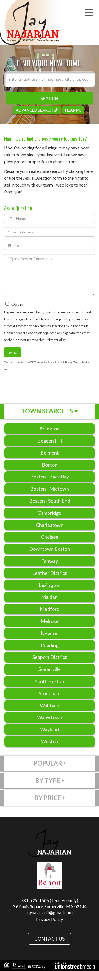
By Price (47, 798)
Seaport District (49, 657)
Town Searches (47, 411)
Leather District (49, 573)
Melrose (49, 621)
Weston (49, 741)
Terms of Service (81, 362)
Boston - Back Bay (49, 477)
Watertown (49, 717)
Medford (49, 609)
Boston (49, 465)
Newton (50, 633)
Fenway (49, 561)
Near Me (73, 109)
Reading (50, 645)
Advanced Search (34, 109)
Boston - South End (49, 501)
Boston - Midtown (49, 489)
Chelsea (49, 537)
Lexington (50, 585)
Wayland (49, 729)
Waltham (49, 705)
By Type (47, 780)
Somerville (49, 669)
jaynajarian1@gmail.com (49, 912)
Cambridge (49, 513)
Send (12, 352)
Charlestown (50, 525)
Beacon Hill (49, 441)
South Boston (49, 681)
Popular (48, 763)
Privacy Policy (56, 340)
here (88, 171)
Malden (49, 597)
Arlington (49, 428)
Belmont (49, 453)
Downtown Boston (49, 549)
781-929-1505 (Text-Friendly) (49, 900)
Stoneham (50, 693)
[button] (50, 98)
